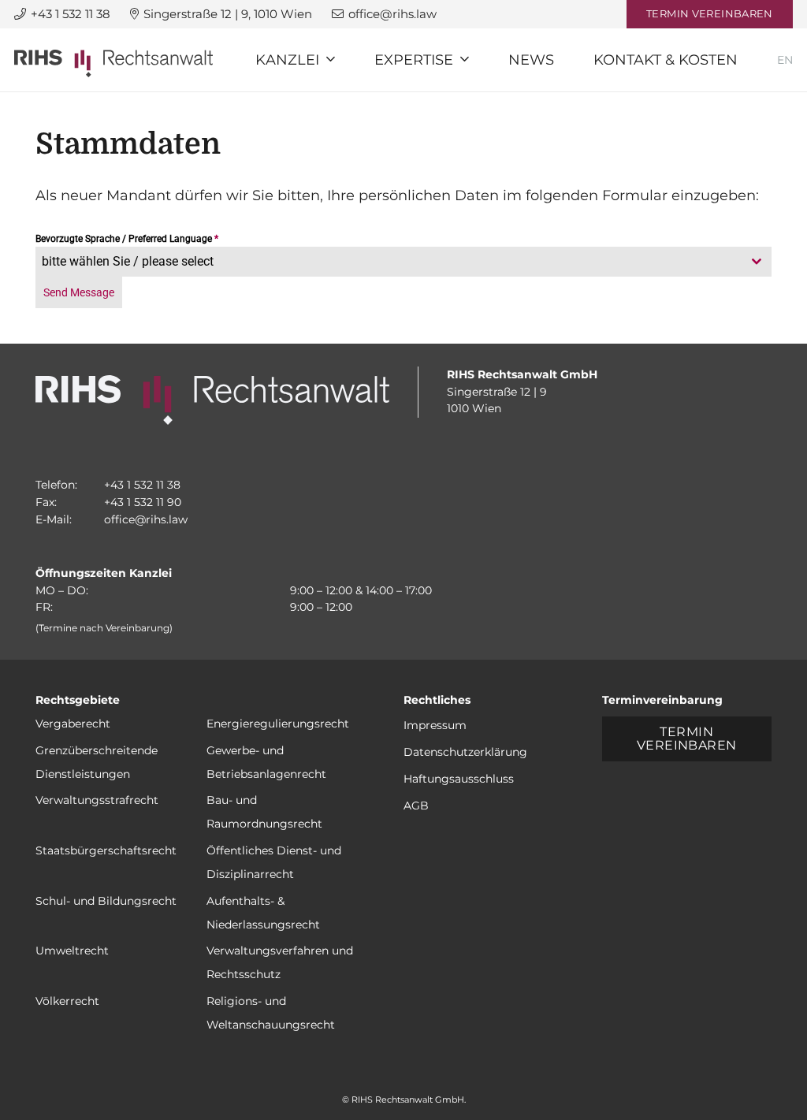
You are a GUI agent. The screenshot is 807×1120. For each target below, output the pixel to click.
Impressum (435, 725)
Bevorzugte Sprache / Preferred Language (126, 238)
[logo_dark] (113, 63)
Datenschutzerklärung (465, 752)
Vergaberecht (72, 723)
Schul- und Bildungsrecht (106, 901)
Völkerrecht (67, 1001)
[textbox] (388, 262)
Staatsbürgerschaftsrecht (106, 850)
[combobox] (403, 262)
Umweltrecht (72, 950)
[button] (330, 60)
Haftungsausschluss (459, 779)
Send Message (78, 292)
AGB (416, 805)
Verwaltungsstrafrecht (96, 800)
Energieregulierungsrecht (277, 723)
